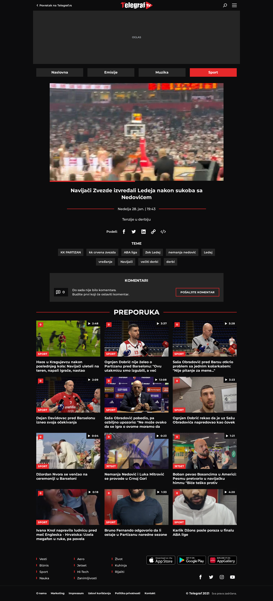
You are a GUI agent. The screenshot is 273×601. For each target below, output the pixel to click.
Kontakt (150, 593)
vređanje (105, 262)
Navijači (127, 262)
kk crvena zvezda (102, 252)
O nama (41, 593)
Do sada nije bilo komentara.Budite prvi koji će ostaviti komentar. (100, 292)
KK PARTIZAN (71, 252)
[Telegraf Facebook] (200, 577)
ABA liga (130, 252)
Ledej (208, 252)
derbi (170, 262)
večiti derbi (149, 262)
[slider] (137, 181)
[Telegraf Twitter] (211, 577)
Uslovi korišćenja (99, 593)
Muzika (161, 72)
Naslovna (59, 72)
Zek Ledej (152, 252)
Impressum (76, 593)
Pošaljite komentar (197, 292)
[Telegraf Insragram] (222, 577)
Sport (213, 72)
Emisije (111, 72)
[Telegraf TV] (232, 577)
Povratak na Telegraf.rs (55, 5)
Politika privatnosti (127, 593)
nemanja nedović (182, 252)
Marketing (57, 593)
